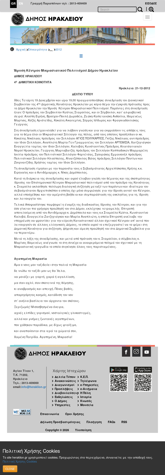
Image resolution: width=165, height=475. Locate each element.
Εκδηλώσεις (64, 397)
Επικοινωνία (49, 414)
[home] (50, 19)
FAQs (111, 422)
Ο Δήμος (61, 401)
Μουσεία (86, 405)
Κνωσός (86, 401)
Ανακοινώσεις (65, 381)
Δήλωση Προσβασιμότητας (60, 422)
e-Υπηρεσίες (89, 385)
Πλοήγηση (94, 422)
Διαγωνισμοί (64, 385)
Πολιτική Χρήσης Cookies (20, 461)
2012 (58, 49)
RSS (124, 422)
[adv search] (150, 9)
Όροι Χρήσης (74, 414)
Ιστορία (86, 397)
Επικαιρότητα (37, 49)
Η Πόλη (85, 393)
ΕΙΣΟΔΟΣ (151, 3)
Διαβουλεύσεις (66, 393)
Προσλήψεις (64, 389)
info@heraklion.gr (33, 387)
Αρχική (21, 49)
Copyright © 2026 (57, 430)
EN (21, 3)
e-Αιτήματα (88, 389)
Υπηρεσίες (62, 405)
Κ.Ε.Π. (84, 377)
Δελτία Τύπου (65, 377)
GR (13, 3)
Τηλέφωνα (88, 381)
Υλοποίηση (83, 430)
